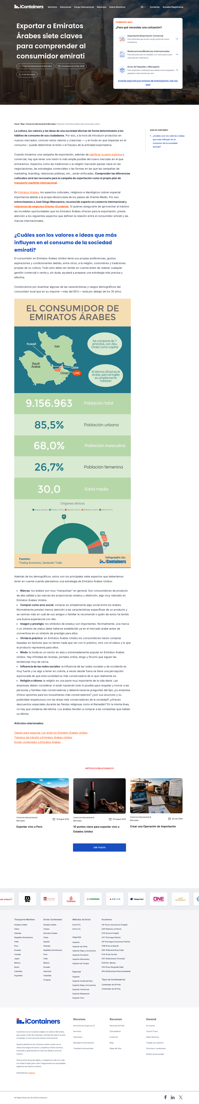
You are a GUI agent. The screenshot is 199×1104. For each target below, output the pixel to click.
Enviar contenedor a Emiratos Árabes (37, 742)
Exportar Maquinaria (81, 994)
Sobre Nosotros (117, 7)
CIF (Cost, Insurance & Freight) (114, 925)
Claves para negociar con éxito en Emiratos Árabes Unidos (51, 732)
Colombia (18, 971)
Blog (22, 124)
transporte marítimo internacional (35, 182)
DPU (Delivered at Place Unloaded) (116, 971)
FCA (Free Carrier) (109, 954)
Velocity (32, 1073)
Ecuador (17, 950)
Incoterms (114, 1037)
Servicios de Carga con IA (84, 1026)
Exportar (76, 977)
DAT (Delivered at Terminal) (113, 958)
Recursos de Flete (117, 1026)
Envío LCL (77, 929)
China (16, 929)
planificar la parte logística (105, 154)
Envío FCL (77, 925)
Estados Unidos (20, 925)
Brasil (16, 967)
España (46, 942)
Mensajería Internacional (83, 1043)
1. (167, 141)
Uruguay (47, 980)
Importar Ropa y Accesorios (84, 951)
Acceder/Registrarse (173, 7)
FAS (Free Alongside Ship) (112, 967)
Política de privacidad (155, 1054)
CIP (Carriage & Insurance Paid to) (116, 942)
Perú (16, 946)
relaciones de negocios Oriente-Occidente (41, 206)
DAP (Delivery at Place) (111, 929)
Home (16, 124)
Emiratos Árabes (28, 192)
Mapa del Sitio (115, 1048)
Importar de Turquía (81, 963)
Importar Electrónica (81, 959)
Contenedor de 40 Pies (111, 984)
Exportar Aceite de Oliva (83, 981)
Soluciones (77, 1037)
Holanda (17, 933)
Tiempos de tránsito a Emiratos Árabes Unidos (43, 737)
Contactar (155, 7)
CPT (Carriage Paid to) (111, 937)
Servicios (77, 1031)
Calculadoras (115, 1031)
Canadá (17, 954)
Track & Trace (152, 1031)
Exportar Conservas (81, 989)
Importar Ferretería (80, 955)
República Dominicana (23, 937)
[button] (143, 7)
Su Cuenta (150, 1026)
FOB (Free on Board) (110, 946)
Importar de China (80, 946)
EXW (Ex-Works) (109, 963)
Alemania (47, 971)
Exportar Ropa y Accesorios (84, 985)
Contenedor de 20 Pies (111, 989)
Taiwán (46, 929)
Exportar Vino (78, 998)
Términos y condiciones (156, 1048)
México (17, 963)
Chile (16, 942)
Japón (16, 958)
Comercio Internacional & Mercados (41, 124)
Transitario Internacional (83, 1048)
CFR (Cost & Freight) (110, 933)
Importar (76, 942)
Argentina (18, 975)
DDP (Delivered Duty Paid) (113, 950)
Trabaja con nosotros (154, 1043)
